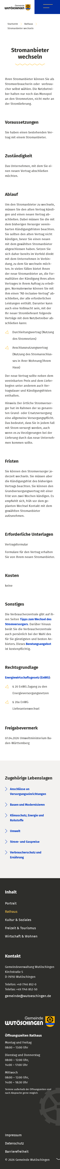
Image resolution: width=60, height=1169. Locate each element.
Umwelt (15, 831)
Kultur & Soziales (18, 920)
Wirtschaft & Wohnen (21, 936)
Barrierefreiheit (16, 1151)
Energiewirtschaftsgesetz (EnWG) (27, 677)
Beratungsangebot (38, 644)
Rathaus (28, 24)
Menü (48, 6)
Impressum (13, 1135)
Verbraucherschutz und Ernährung (25, 855)
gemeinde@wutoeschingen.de (28, 996)
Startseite (13, 24)
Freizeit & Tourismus (20, 928)
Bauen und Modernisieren (27, 804)
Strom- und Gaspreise (25, 841)
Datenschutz (14, 1143)
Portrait (10, 903)
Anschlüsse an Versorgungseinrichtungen (28, 792)
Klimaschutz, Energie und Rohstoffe (27, 818)
